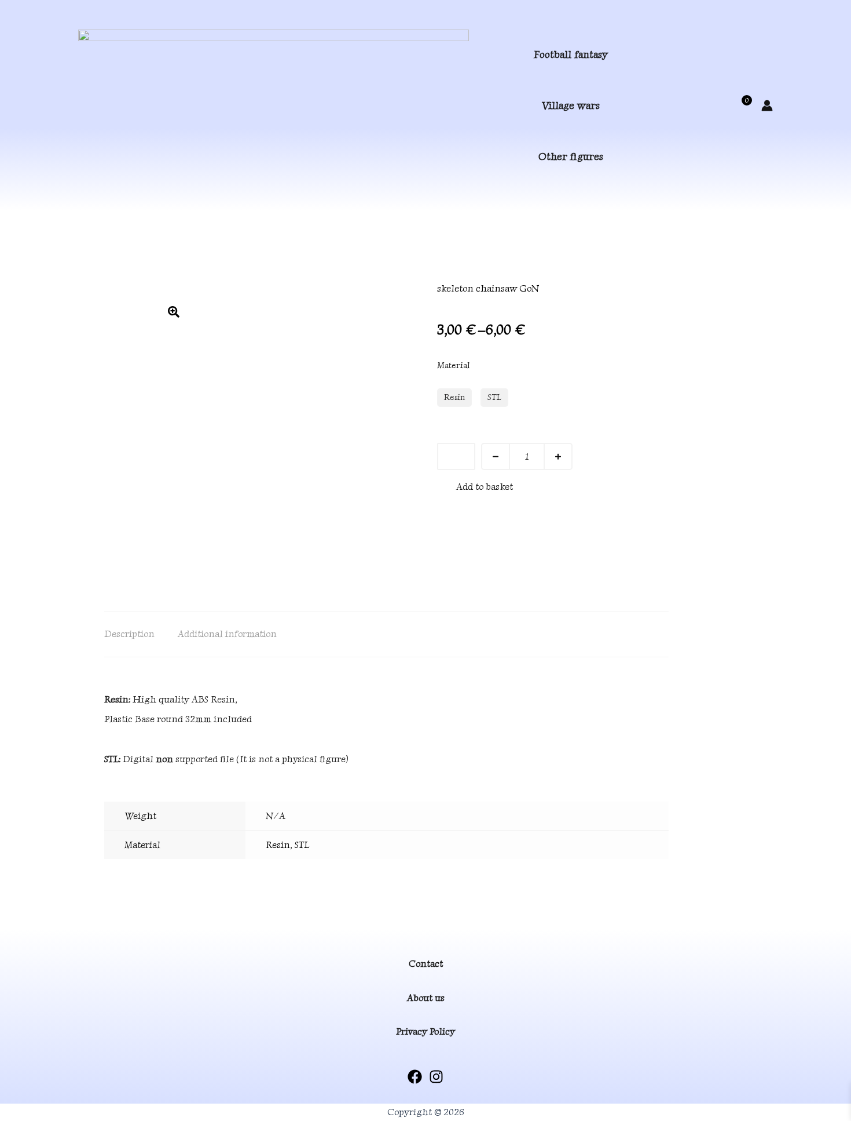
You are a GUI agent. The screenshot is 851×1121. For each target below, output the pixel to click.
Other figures (570, 156)
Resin (278, 844)
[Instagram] (436, 1076)
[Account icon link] (767, 105)
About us (426, 997)
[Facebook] (415, 1076)
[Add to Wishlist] (456, 456)
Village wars (571, 105)
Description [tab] (129, 633)
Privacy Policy (425, 1031)
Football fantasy (571, 54)
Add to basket (484, 486)
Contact (426, 963)
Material (453, 365)
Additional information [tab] (227, 633)
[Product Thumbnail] (173, 311)
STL (302, 844)
